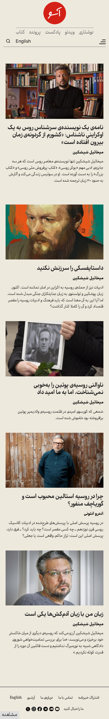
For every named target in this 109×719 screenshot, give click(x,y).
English (23, 41)
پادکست (53, 32)
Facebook (39, 709)
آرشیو (31, 697)
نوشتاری (86, 32)
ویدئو (70, 32)
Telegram (45, 709)
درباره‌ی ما (47, 697)
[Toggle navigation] (102, 41)
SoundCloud (51, 709)
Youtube (57, 709)
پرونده (35, 32)
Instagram (34, 709)
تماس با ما (65, 697)
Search (8, 41)
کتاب (20, 32)
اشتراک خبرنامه (88, 697)
